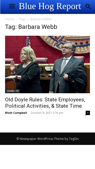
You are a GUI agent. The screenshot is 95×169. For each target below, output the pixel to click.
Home (9, 19)
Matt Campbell (16, 113)
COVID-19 (12, 91)
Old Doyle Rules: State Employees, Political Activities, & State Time (45, 103)
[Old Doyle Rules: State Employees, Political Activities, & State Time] (47, 64)
